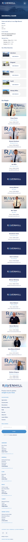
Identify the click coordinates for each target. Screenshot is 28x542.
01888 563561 (15, 376)
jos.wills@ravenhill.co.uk (14, 170)
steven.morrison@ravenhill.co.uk (14, 331)
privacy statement (13, 435)
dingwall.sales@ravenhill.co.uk (7, 468)
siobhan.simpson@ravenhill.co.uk (14, 379)
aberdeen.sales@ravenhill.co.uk (7, 453)
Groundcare (4, 405)
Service (3, 412)
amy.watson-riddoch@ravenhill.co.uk (14, 354)
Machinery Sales (6, 407)
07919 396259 (16, 191)
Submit (14, 431)
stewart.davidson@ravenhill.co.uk (14, 147)
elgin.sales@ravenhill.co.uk (10, 33)
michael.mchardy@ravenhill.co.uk (14, 285)
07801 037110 (16, 378)
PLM (3, 410)
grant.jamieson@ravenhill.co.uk (14, 262)
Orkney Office (14, 90)
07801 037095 (16, 168)
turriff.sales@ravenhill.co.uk (6, 508)
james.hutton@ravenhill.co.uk (7, 522)
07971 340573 (16, 353)
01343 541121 (9, 35)
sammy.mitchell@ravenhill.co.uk (14, 193)
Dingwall (12, 62)
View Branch (15, 56)
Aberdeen (13, 53)
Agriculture (4, 400)
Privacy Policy (5, 536)
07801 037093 (16, 284)
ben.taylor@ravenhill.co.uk (14, 216)
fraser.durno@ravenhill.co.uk (14, 124)
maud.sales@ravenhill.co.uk (7, 495)
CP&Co (11, 539)
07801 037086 (16, 214)
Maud (11, 72)
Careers (4, 419)
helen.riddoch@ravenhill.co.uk (14, 308)
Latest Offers (5, 417)
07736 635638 (16, 261)
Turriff (12, 81)
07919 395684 (16, 330)
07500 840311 (16, 145)
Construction (5, 402)
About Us (4, 415)
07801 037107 (16, 122)
